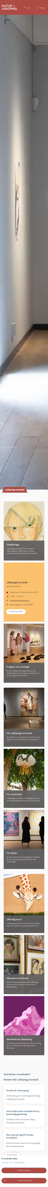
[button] (27, 7)
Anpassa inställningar (24, 1180)
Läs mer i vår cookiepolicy (13, 1163)
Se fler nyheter (12, 1155)
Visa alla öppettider (16, 611)
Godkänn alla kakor (24, 1170)
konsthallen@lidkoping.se (19, 601)
